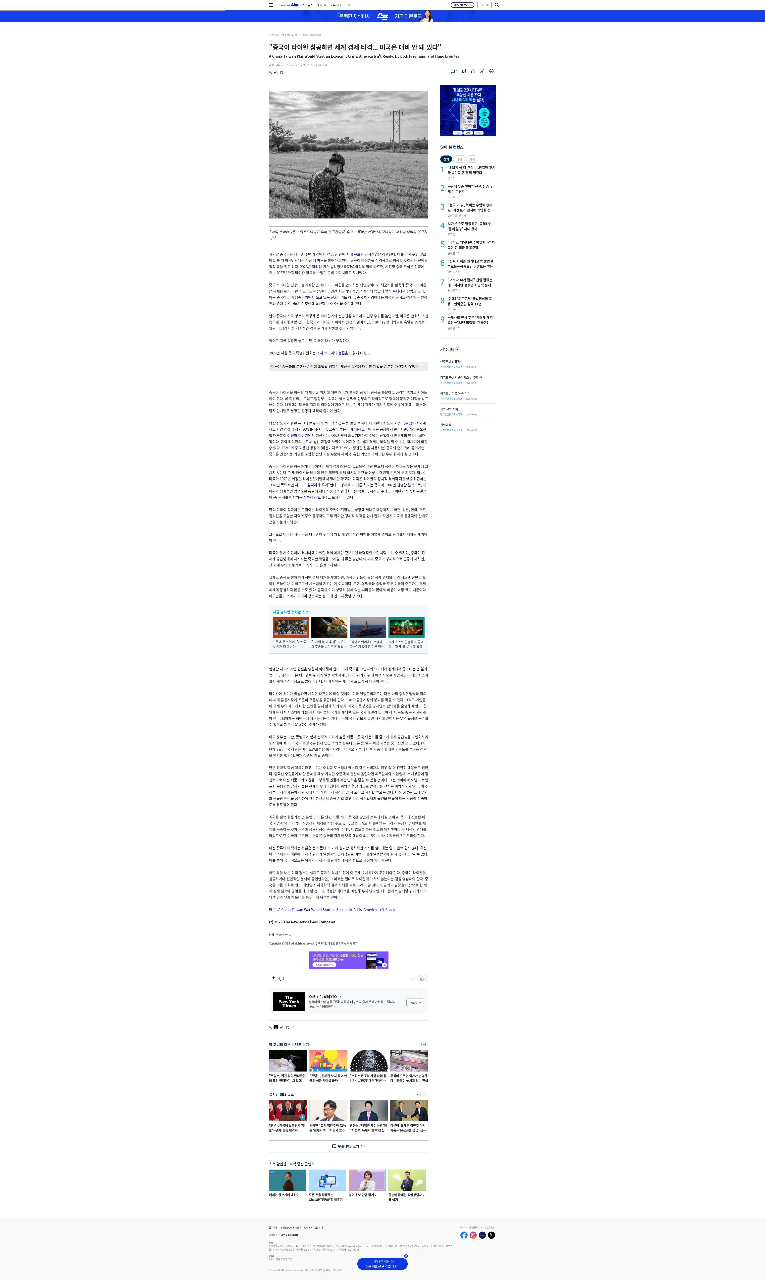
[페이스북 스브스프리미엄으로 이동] (464, 1235)
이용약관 (273, 1235)
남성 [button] (459, 159)
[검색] (495, 5)
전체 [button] (446, 159)
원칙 (411, 484)
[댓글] (281, 979)
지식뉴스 (308, 5)
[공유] (473, 71)
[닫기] (406, 1256)
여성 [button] (472, 159)
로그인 (484, 5)
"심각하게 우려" (318, 484)
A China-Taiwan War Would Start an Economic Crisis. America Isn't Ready (336, 909)
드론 (356, 743)
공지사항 (273, 1227)
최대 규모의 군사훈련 (362, 254)
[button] (418, 1094)
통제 (395, 291)
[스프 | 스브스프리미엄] (289, 5)
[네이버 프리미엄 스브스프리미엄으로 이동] (482, 1235)
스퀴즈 (348, 5)
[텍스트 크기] (482, 71)
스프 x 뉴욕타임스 (312, 34)
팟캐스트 (322, 5)
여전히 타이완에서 (301, 435)
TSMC (406, 423)
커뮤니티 (336, 5)
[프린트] (491, 71)
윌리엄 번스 (320, 266)
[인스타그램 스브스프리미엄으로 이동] (473, 1235)
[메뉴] (272, 5)
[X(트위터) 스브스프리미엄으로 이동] (491, 1235)
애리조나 (361, 429)
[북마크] (464, 71)
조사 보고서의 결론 (331, 352)
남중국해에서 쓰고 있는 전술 (316, 297)
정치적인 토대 (313, 497)
